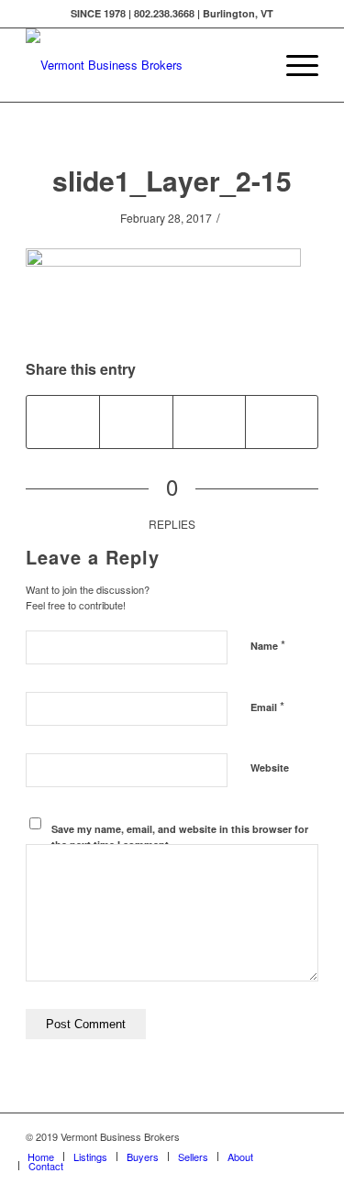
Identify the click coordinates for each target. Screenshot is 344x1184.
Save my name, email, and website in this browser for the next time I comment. (179, 836)
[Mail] (304, 1136)
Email (267, 706)
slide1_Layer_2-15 (172, 180)
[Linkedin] (277, 1136)
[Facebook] (249, 1136)
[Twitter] (222, 1136)
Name (267, 644)
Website (269, 767)
